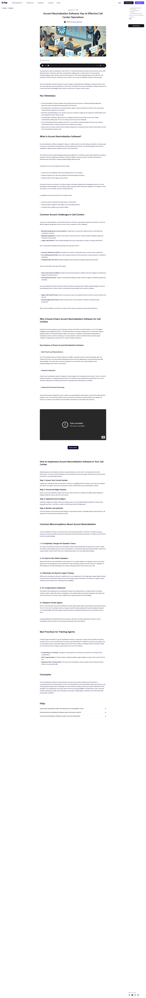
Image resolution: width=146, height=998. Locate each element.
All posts (5, 8)
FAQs (130, 18)
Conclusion (131, 17)
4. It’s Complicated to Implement (134, 11)
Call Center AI (29, 2)
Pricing (58, 2)
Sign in (119, 2)
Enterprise (11, 8)
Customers (51, 2)
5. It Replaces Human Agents (136, 13)
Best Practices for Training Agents (136, 15)
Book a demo (128, 2)
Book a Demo (73, 447)
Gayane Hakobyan (77, 22)
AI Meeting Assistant (17, 2)
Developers (41, 2)
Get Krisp (138, 2)
